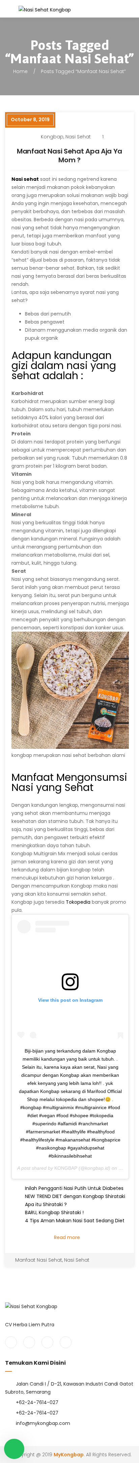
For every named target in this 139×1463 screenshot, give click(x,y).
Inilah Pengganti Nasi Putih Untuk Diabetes (74, 1188)
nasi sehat (78, 136)
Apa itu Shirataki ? (46, 1204)
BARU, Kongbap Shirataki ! (54, 1212)
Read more (67, 1237)
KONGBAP (65, 1168)
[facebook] (11, 1342)
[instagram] (66, 1342)
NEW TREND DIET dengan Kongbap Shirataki (75, 1196)
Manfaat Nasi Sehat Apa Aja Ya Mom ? (69, 155)
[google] (47, 1342)
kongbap (52, 136)
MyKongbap (69, 1454)
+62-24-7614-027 (37, 1402)
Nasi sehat (25, 179)
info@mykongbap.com (43, 1423)
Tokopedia (78, 902)
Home (20, 71)
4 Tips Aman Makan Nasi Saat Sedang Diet (74, 1220)
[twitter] (29, 1342)
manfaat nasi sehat (38, 1260)
